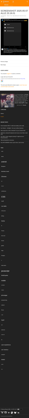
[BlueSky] (15, 412)
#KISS (20, 102)
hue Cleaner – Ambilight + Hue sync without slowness (12, 128)
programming (4, 300)
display (3, 221)
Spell (2, 320)
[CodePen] (8, 412)
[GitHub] (5, 412)
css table (3, 206)
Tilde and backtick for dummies (7, 140)
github (2, 245)
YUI (1, 369)
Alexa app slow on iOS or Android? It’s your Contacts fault (13, 130)
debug (2, 215)
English (2, 116)
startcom (3, 329)
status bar (3, 334)
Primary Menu (1, 1)
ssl (1, 324)
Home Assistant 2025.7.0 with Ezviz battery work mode (12, 125)
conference (3, 191)
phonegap (4, 295)
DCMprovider (3, 210)
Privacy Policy (23, 78)
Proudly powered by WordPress (6, 416)
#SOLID (16, 102)
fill (1, 225)
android (4, 162)
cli (1, 181)
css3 (2, 201)
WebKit (3, 359)
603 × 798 (10, 15)
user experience (6, 345)
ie (1, 260)
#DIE (26, 102)
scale (2, 314)
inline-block (3, 265)
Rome (2, 310)
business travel (5, 171)
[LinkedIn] (18, 412)
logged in (9, 73)
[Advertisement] (14, 390)
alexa (2, 156)
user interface (4, 349)
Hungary (3, 255)
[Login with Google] (2, 81)
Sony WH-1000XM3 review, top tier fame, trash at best (12, 142)
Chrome (3, 176)
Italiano (2, 113)
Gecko (2, 240)
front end (3, 235)
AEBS (2, 151)
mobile (3, 280)
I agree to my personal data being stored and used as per (13, 78)
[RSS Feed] (2, 412)
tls (1, 339)
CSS (3, 197)
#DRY (23, 102)
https (2, 250)
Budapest (3, 166)
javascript (5, 271)
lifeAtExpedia (4, 275)
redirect (3, 305)
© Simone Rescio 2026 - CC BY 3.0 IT (9, 409)
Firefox (2, 230)
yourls (2, 364)
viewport (3, 354)
